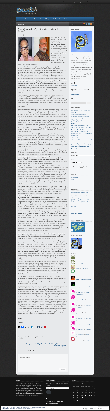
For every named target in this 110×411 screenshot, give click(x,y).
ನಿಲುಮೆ (72, 54)
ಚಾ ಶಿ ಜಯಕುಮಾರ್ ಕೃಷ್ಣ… (80, 292)
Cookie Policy (31, 408)
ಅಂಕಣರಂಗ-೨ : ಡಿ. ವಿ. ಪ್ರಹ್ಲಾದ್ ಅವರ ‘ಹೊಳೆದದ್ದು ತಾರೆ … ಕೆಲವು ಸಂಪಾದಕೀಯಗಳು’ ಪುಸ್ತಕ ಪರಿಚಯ (39, 343)
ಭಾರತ (57, 337)
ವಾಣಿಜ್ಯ (73, 18)
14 (73, 393)
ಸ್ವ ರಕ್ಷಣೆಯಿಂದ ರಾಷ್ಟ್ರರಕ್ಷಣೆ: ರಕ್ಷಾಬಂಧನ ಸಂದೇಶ (80, 199)
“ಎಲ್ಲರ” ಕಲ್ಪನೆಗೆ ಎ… (89, 324)
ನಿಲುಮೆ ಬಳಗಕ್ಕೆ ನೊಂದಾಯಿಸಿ (52, 403)
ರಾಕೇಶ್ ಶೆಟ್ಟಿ (77, 279)
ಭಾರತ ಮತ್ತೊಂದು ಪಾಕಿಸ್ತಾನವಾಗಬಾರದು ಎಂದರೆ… (80, 125)
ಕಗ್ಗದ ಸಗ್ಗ (33, 18)
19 (91, 393)
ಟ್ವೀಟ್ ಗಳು (73, 206)
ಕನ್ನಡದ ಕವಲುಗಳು (64, 2)
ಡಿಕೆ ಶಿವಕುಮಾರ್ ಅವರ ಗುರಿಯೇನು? (77, 129)
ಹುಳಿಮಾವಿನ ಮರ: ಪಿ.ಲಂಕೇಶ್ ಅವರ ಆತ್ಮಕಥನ (79, 196)
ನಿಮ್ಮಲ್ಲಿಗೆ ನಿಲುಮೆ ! (50, 380)
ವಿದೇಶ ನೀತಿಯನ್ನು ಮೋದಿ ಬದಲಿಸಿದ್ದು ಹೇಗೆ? (79, 143)
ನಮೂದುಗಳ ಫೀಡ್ (74, 181)
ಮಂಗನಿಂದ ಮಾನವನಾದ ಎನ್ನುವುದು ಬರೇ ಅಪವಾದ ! (80, 201)
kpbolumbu (78, 268)
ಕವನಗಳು (40, 18)
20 (94, 393)
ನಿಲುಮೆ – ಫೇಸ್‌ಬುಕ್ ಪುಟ (76, 213)
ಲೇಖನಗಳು (66, 18)
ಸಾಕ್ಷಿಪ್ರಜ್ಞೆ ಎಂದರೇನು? (75, 137)
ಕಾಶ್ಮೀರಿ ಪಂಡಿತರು (23, 337)
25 (89, 395)
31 (85, 397)
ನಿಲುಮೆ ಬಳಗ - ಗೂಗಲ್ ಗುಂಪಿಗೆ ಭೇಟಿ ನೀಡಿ (54, 401)
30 (82, 397)
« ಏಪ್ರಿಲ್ (73, 400)
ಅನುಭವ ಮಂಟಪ (23, 18)
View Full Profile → (74, 85)
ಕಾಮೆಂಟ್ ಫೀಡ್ (74, 183)
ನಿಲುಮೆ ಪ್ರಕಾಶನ (56, 18)
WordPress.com (74, 185)
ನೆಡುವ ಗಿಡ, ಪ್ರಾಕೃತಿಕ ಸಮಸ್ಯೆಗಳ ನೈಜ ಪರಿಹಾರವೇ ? (80, 131)
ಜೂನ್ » (77, 400)
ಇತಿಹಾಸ (54, 337)
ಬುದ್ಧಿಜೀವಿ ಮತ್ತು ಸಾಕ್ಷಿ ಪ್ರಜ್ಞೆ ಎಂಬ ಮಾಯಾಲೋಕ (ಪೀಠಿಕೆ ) (81, 139)
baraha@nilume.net (75, 94)
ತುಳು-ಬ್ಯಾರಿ (47, 18)
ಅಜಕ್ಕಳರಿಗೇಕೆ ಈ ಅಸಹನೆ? (83, 263)
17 (85, 393)
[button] (34, 49)
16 (82, 393)
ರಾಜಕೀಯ (61, 337)
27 (94, 395)
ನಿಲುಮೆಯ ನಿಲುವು (88, 2)
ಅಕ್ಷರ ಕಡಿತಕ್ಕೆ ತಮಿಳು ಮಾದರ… (84, 259)
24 (85, 395)
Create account (74, 177)
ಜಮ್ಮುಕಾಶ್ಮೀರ (34, 337)
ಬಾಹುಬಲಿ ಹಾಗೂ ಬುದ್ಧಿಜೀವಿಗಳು (60, 345)
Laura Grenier (78, 273)
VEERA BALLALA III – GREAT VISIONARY (80, 141)
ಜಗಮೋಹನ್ (29, 337)
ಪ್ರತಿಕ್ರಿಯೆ (63, 369)
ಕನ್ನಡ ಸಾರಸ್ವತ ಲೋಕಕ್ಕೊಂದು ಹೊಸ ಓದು (78, 114)
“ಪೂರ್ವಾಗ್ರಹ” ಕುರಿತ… (87, 340)
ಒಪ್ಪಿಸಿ (48, 392)
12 (91, 390)
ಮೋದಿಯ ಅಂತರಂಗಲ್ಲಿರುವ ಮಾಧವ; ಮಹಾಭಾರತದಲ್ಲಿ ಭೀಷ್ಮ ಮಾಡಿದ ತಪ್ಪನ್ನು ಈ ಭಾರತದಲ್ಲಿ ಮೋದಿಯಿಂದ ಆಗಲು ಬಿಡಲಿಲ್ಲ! (81, 146)
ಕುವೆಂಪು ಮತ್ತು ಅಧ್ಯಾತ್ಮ (75, 198)
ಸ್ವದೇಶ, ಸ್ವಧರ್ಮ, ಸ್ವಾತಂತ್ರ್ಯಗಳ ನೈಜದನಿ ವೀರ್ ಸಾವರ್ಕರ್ (81, 127)
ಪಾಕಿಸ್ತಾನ (21, 338)
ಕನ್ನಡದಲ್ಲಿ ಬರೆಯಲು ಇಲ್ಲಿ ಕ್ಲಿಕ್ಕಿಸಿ (76, 2)
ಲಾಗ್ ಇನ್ (73, 179)
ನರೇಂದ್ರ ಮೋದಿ (40, 337)
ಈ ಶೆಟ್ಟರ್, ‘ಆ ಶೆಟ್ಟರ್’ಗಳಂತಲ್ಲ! (76, 120)
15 (77, 393)
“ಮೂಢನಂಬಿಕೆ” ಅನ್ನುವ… (85, 268)
